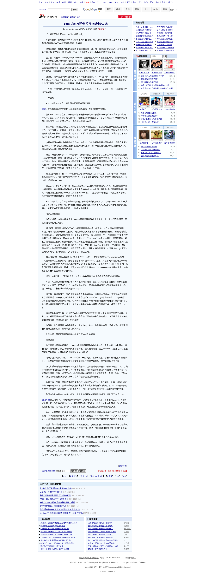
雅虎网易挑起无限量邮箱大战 (53, 506)
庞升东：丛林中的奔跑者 (51, 492)
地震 (44, 109)
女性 (116, 2)
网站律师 (114, 562)
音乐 (128, 9)
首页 (40, 2)
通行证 (170, 2)
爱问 (152, 2)
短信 (146, 2)
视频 (93, 2)
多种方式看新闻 (97, 476)
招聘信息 (106, 562)
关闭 (124, 476)
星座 (134, 2)
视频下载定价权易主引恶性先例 (54, 499)
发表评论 (122, 466)
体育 (52, 2)
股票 (70, 2)
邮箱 (157, 2)
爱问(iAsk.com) (49, 471)
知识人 (156, 9)
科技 (76, 2)
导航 (163, 2)
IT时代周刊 (102, 29)
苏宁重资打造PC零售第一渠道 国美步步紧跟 (60, 509)
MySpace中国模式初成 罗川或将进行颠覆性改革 (61, 513)
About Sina (82, 562)
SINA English (124, 562)
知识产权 (46, 400)
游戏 (111, 2)
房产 (105, 2)
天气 (140, 2)
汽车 (99, 2)
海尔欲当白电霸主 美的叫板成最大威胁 (57, 502)
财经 (64, 2)
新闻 (46, 2)
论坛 (65, 476)
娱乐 (58, 2)
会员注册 (133, 562)
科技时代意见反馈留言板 (89, 558)
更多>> (173, 9)
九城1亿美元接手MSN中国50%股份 (56, 488)
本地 (146, 9)
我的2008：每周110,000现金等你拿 (112, 471)
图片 (137, 9)
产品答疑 (142, 562)
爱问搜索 (42, 9)
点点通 (109, 476)
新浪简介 (72, 562)
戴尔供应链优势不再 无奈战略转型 (55, 495)
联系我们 (98, 562)
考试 (128, 2)
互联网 (72, 17)
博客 (81, 2)
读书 (122, 2)
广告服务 (90, 562)
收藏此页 (73, 476)
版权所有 (111, 571)
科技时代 (64, 17)
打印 (117, 476)
